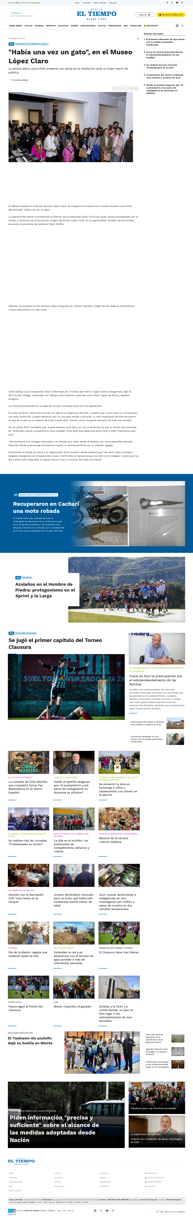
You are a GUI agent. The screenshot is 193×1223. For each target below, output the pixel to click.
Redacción (152, 1178)
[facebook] (167, 3)
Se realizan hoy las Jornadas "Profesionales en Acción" (161, 66)
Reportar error (154, 1186)
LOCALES (28, 26)
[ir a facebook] (95, 1215)
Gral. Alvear (99, 3)
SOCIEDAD (39, 26)
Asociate (171, 15)
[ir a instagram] (113, 1215)
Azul (77, 3)
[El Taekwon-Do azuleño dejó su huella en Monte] (102, 1057)
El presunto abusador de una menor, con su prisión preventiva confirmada (165, 42)
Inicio (11, 1178)
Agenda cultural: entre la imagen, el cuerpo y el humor (157, 1056)
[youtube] (177, 3)
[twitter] (172, 3)
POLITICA (102, 26)
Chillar (112, 3)
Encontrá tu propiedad (30, 3)
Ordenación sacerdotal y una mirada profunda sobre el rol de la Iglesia (157, 1069)
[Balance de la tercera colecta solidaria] (119, 823)
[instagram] (182, 3)
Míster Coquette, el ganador (73, 1011)
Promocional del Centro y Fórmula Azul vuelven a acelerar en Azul (165, 76)
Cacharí (86, 3)
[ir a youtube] (107, 1215)
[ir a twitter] (101, 1215)
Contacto (152, 1191)
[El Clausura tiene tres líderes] (119, 937)
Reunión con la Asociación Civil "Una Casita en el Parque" (26, 903)
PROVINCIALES (114, 26)
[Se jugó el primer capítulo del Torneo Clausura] (66, 691)
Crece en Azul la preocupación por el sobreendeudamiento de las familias (164, 55)
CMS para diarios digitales (175, 1216)
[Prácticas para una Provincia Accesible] (157, 1102)
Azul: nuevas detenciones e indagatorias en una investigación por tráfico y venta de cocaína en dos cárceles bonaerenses (117, 906)
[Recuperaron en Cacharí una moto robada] (126, 518)
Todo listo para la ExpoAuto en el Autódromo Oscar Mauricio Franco (154, 1043)
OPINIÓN (74, 26)
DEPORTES (51, 26)
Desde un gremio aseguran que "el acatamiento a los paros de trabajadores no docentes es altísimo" (164, 89)
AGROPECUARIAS (87, 26)
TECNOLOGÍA (136, 26)
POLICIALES (63, 26)
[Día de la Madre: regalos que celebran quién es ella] (28, 937)
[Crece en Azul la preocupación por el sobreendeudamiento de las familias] (157, 653)
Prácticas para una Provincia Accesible (153, 1112)
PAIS (126, 26)
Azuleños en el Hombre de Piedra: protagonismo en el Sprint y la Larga (45, 594)
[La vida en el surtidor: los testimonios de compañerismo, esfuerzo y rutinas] (74, 823)
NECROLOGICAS (15, 1195)
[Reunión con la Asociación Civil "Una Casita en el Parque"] (28, 879)
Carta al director (155, 1182)
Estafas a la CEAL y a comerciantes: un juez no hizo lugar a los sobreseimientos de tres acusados (116, 1018)
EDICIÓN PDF (152, 26)
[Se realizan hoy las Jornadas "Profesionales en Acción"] (28, 823)
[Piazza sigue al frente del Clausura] (28, 991)
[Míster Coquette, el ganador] (74, 991)
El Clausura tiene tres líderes (119, 956)
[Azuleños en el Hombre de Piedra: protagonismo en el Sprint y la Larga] (126, 594)
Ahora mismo (15, 26)
